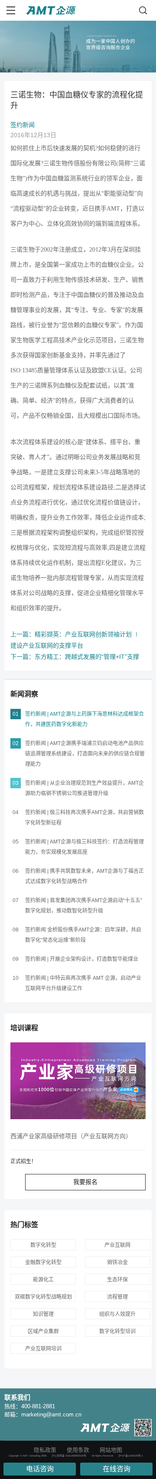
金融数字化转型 (43, 1262)
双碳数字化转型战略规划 (43, 1297)
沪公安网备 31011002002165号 (69, 1455)
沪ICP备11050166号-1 (130, 1455)
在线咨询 (116, 1469)
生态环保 (117, 1280)
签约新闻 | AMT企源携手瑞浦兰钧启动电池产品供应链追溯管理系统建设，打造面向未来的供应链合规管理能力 (85, 753)
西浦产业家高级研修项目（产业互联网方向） (71, 1136)
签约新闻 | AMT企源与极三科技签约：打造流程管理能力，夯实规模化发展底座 (84, 847)
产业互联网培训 (43, 1349)
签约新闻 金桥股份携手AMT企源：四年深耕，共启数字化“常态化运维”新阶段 (83, 935)
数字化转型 (43, 1245)
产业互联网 (117, 1245)
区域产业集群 (43, 1331)
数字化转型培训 (117, 1331)
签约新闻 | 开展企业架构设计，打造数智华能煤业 (81, 959)
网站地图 (111, 1450)
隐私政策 (45, 1450)
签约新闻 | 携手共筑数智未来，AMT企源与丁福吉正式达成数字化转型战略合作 (84, 876)
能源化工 (43, 1280)
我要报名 (85, 1181)
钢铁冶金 (117, 1262)
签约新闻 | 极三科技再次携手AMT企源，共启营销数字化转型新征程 (84, 817)
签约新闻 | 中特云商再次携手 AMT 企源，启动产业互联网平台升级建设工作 (83, 983)
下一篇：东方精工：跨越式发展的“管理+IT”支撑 (74, 656)
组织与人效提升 (117, 1314)
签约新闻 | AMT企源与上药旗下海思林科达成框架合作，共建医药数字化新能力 (84, 719)
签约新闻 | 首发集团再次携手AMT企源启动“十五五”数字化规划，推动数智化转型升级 (83, 905)
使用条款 (78, 1450)
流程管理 (117, 1297)
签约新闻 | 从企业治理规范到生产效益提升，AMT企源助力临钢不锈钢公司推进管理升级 (84, 788)
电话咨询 (40, 1469)
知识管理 (43, 1314)
